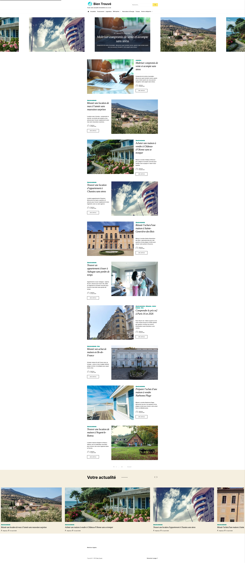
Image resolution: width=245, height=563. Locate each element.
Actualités (93, 11)
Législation (109, 11)
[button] (243, 34)
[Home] (88, 11)
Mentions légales (92, 547)
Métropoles (116, 11)
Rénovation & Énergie (128, 11)
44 (122, 466)
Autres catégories (146, 11)
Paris (142, 307)
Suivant (129, 466)
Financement (100, 11)
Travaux (138, 11)
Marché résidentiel (91, 100)
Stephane (141, 85)
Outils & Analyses (222, 524)
